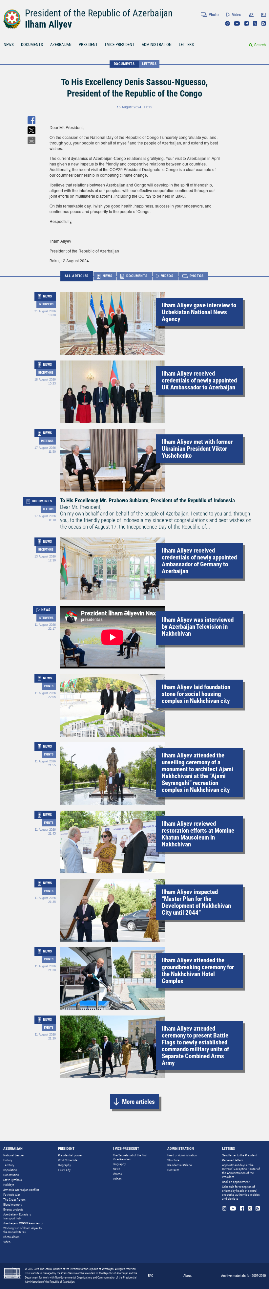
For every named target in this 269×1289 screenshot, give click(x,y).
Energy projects (13, 1209)
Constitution (11, 1175)
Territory (8, 1165)
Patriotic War (11, 1194)
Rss (263, 23)
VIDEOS (167, 276)
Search (260, 44)
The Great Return (14, 1199)
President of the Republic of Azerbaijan (99, 13)
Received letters (232, 1160)
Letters (149, 64)
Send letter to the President (239, 1155)
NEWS (9, 44)
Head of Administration (182, 1155)
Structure (173, 1160)
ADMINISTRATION (157, 44)
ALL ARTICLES (77, 276)
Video (236, 14)
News (116, 1169)
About (187, 1276)
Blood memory (12, 1204)
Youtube (237, 23)
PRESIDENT (88, 44)
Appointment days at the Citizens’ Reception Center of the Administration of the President (241, 1171)
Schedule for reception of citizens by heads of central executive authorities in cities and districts (240, 1192)
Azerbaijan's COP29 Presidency (23, 1223)
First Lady (64, 1170)
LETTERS (186, 44)
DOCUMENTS (32, 44)
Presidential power (70, 1155)
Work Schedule (67, 1160)
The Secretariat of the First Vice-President (130, 1157)
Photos (117, 1174)
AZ (251, 14)
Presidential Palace (179, 1165)
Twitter (255, 23)
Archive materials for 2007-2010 (243, 1276)
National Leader (13, 1155)
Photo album (11, 1237)
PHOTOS (197, 276)
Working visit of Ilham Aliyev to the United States (22, 1230)
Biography (64, 1165)
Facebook (246, 23)
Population (10, 1170)
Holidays (8, 1185)
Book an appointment (236, 1182)
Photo (214, 14)
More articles (138, 1101)
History (7, 1160)
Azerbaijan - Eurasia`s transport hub (17, 1216)
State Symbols (12, 1180)
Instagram (227, 23)
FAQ (151, 1276)
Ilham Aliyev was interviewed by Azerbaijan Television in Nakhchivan (198, 626)
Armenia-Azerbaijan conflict (21, 1189)
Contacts (173, 1170)
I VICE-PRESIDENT (119, 44)
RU (263, 14)
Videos (117, 1179)
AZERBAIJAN (61, 44)
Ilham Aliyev (48, 24)
